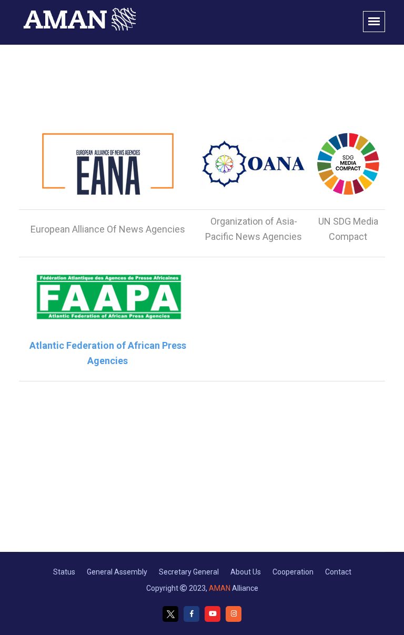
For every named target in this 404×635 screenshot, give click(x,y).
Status (64, 572)
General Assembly (117, 572)
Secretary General (189, 572)
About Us (245, 572)
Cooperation (293, 572)
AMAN (219, 588)
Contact (338, 572)
